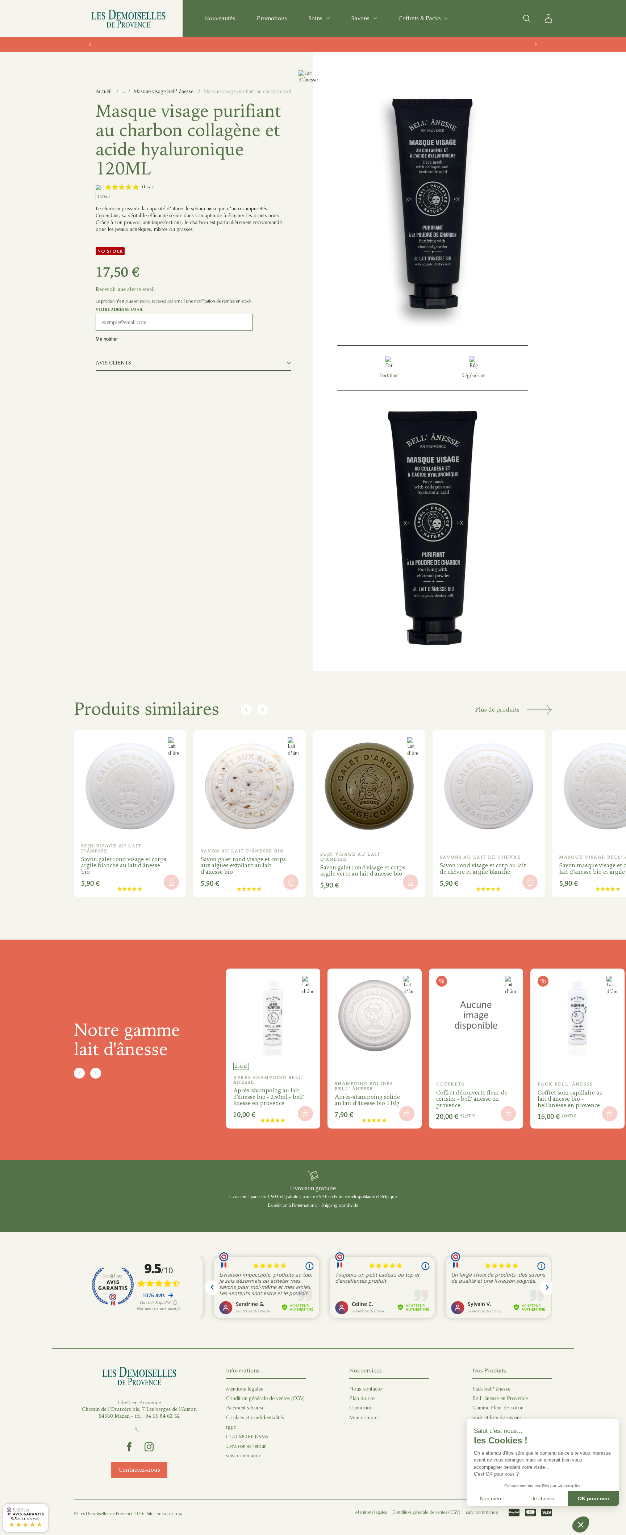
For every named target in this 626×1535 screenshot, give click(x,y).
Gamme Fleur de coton (497, 1408)
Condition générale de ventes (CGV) (265, 1398)
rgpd (231, 1427)
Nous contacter (366, 1389)
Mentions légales (244, 1389)
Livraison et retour (246, 1446)
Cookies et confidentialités (255, 1417)
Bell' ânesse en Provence (500, 1398)
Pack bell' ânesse (491, 1389)
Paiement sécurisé (245, 1408)
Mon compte (363, 1417)
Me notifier (107, 339)
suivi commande (243, 1455)
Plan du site (362, 1398)
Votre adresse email (119, 309)
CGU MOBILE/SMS (247, 1437)
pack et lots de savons (497, 1417)
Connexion (361, 1408)
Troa (178, 1513)
